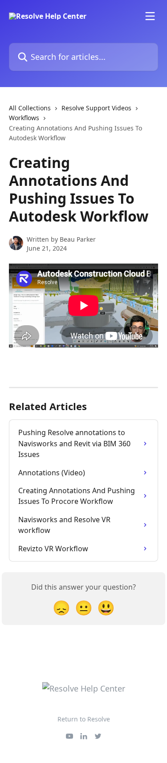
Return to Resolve (83, 719)
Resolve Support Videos (96, 108)
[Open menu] (150, 16)
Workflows (24, 117)
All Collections (30, 108)
